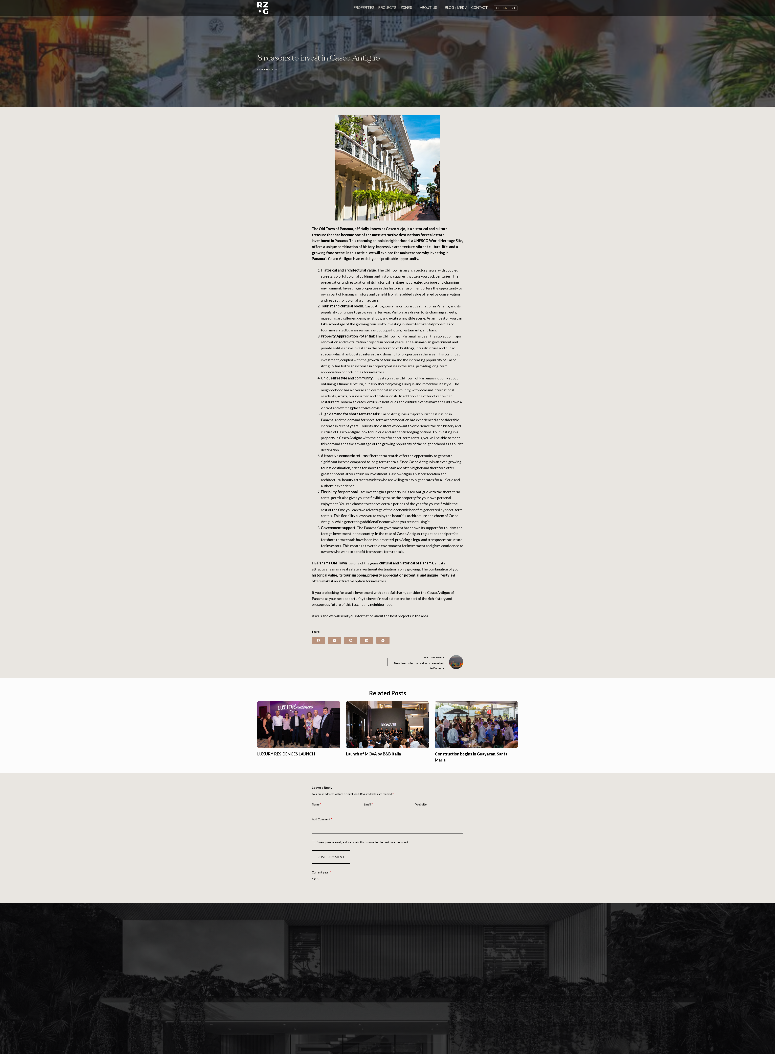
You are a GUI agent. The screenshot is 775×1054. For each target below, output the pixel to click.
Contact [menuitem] (479, 7)
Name (316, 804)
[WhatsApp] (383, 640)
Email (368, 804)
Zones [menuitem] (406, 7)
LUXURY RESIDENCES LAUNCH (286, 753)
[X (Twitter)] (334, 640)
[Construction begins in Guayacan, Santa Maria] (476, 724)
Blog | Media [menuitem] (456, 7)
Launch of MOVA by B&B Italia (373, 753)
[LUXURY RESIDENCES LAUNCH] (298, 724)
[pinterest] (350, 640)
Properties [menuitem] (364, 7)
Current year (321, 872)
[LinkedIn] (366, 640)
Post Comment (331, 857)
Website (421, 804)
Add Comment (322, 819)
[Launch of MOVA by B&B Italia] (387, 724)
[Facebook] (318, 640)
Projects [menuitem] (387, 7)
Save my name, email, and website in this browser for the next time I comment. (363, 842)
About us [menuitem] (428, 7)
